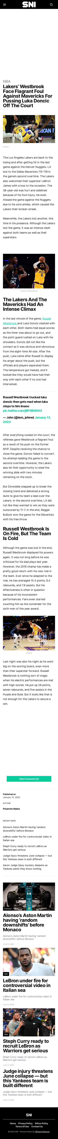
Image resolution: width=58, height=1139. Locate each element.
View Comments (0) (29, 779)
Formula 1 (8, 909)
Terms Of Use (22, 1126)
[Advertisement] (29, 44)
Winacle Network (42, 1132)
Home (13, 1123)
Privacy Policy (25, 1123)
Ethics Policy (41, 1123)
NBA (6, 81)
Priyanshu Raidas (11, 808)
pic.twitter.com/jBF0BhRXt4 (22, 410)
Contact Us (37, 1126)
